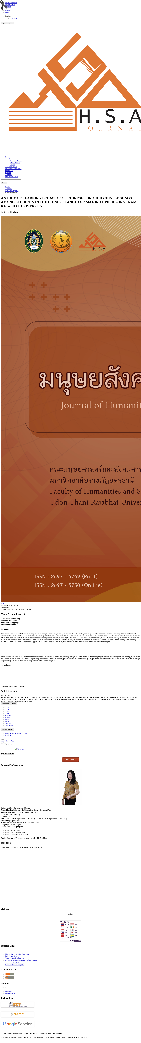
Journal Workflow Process (14, 958)
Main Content (10, 5)
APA (7, 711)
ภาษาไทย (13, 18)
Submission (9, 171)
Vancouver (9, 725)
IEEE (7, 719)
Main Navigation (11, 3)
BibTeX (8, 735)
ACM (7, 707)
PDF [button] (2, 603)
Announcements (11, 167)
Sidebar (8, 7)
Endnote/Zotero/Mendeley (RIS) (16, 733)
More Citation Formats (9, 704)
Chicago (8, 715)
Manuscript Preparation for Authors (17, 954)
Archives (8, 175)
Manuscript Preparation (13, 169)
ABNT (7, 713)
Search (4, 183)
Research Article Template (14, 965)
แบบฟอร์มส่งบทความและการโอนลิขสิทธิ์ (21, 960)
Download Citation (7, 729)
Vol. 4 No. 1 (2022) (12, 191)
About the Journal (16, 161)
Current (8, 173)
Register (8, 10)
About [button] (7, 159)
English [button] (8, 16)
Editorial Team (15, 163)
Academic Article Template (14, 963)
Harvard (8, 717)
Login (7, 12)
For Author (9, 991)
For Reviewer (10, 993)
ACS (7, 709)
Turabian (8, 723)
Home (7, 157)
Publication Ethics (11, 177)
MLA (7, 721)
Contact (12, 165)
